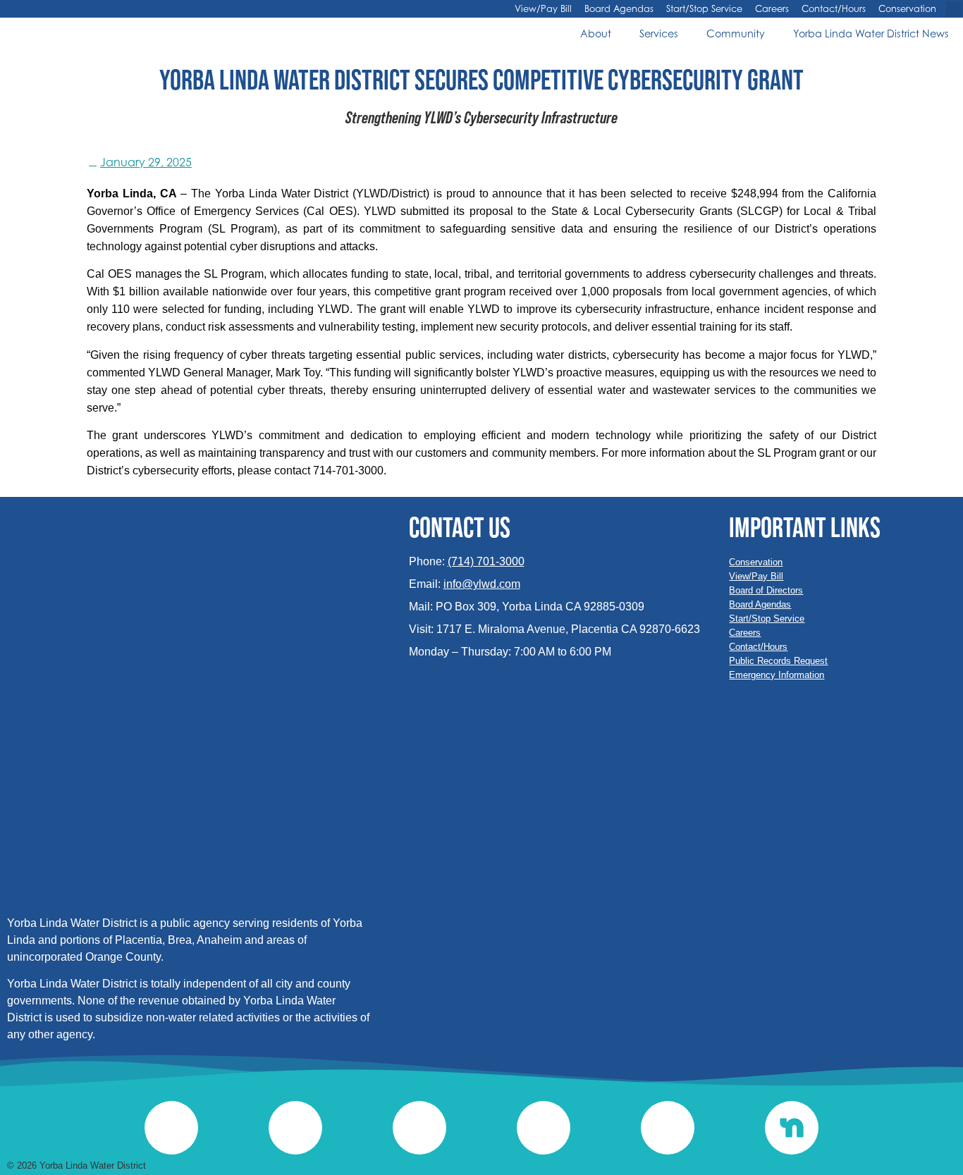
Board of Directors (766, 590)
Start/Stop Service (704, 9)
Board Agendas (619, 9)
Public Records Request (778, 661)
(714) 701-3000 (486, 561)
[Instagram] (171, 1128)
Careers (772, 9)
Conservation (907, 9)
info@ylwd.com (481, 584)
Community (735, 33)
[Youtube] (667, 1128)
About (595, 33)
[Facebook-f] (543, 1128)
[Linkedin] (295, 1128)
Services (658, 33)
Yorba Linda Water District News (871, 33)
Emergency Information (776, 675)
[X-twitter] (419, 1128)
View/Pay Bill (543, 9)
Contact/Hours (834, 9)
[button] (954, 9)
